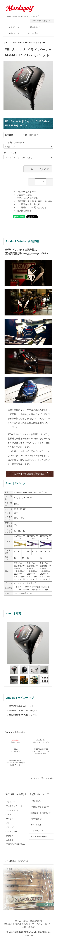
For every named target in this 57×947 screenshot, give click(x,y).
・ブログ (8, 875)
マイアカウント (37, 831)
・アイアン (8, 815)
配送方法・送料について (41, 813)
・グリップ (8, 827)
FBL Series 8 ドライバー (35, 43)
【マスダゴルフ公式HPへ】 (42, 21)
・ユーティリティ (11, 810)
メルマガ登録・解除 (39, 836)
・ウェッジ (8, 819)
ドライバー (17, 43)
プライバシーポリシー (42, 924)
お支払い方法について (40, 807)
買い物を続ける (24, 210)
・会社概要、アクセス (14, 886)
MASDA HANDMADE (40, 751)
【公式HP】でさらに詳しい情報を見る (29, 474)
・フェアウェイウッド (13, 806)
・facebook (9, 880)
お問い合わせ (14, 33)
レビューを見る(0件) (26, 191)
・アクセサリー (10, 831)
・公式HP (9, 869)
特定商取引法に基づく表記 (17, 924)
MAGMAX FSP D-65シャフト (23, 710)
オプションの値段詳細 (27, 198)
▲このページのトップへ (42, 778)
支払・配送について (32, 921)
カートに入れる (40, 169)
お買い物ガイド (34, 27)
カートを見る (33, 33)
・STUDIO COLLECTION (14, 844)
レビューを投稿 (24, 194)
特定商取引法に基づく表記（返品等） (35, 201)
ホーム (6, 43)
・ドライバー (9, 802)
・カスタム (8, 840)
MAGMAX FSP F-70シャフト (23, 715)
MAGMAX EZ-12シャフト (21, 706)
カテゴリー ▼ (14, 27)
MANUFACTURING (16, 763)
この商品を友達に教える (28, 204)
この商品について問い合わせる (32, 207)
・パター (8, 823)
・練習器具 (8, 836)
